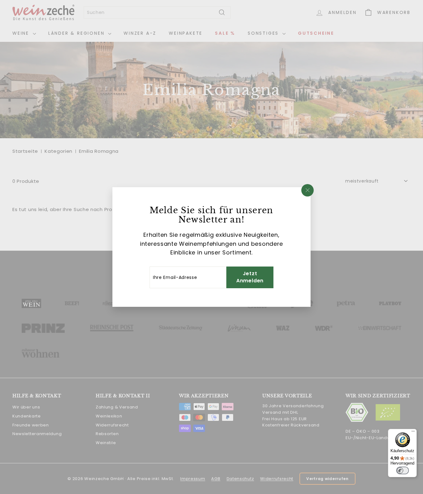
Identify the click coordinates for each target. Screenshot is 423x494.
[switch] (402, 470)
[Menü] (413, 432)
